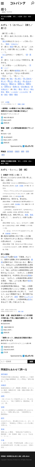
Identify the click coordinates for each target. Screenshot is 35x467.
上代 (5, 257)
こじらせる (23, 92)
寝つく (26, 89)
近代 (29, 299)
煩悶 (22, 151)
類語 (3, 79)
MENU (2, 3)
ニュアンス (28, 297)
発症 (6, 95)
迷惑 (16, 297)
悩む (11, 79)
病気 (11, 47)
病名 (31, 215)
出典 (16, 185)
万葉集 (21, 185)
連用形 (17, 71)
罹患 (16, 95)
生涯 (19, 196)
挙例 (15, 257)
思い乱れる (27, 81)
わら (4, 55)
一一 (6, 68)
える (10, 81)
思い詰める (27, 79)
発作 (29, 281)
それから (14, 44)
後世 (26, 215)
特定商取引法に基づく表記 (14, 456)
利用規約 (3, 456)
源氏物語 (10, 151)
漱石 (7, 44)
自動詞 (17, 151)
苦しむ (3, 81)
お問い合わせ (25, 456)
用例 (29, 275)
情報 (19, 104)
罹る (20, 89)
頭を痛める (25, 87)
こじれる (14, 92)
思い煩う (18, 79)
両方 (4, 41)
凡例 (23, 104)
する (12, 84)
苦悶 (27, 151)
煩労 (3, 155)
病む (15, 89)
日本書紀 (17, 204)
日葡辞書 (7, 233)
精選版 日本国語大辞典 (8, 161)
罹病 (11, 95)
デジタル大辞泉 (6, 16)
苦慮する (16, 87)
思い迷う (17, 81)
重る (7, 92)
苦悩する (4, 84)
